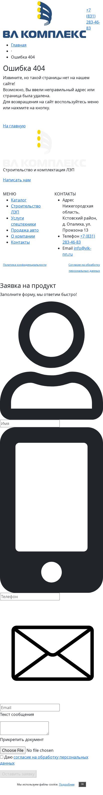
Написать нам (17, 180)
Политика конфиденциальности (24, 265)
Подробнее (66, 784)
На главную (14, 126)
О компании (23, 236)
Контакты (20, 242)
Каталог (18, 200)
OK (82, 784)
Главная (18, 45)
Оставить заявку (18, 774)
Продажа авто (25, 230)
